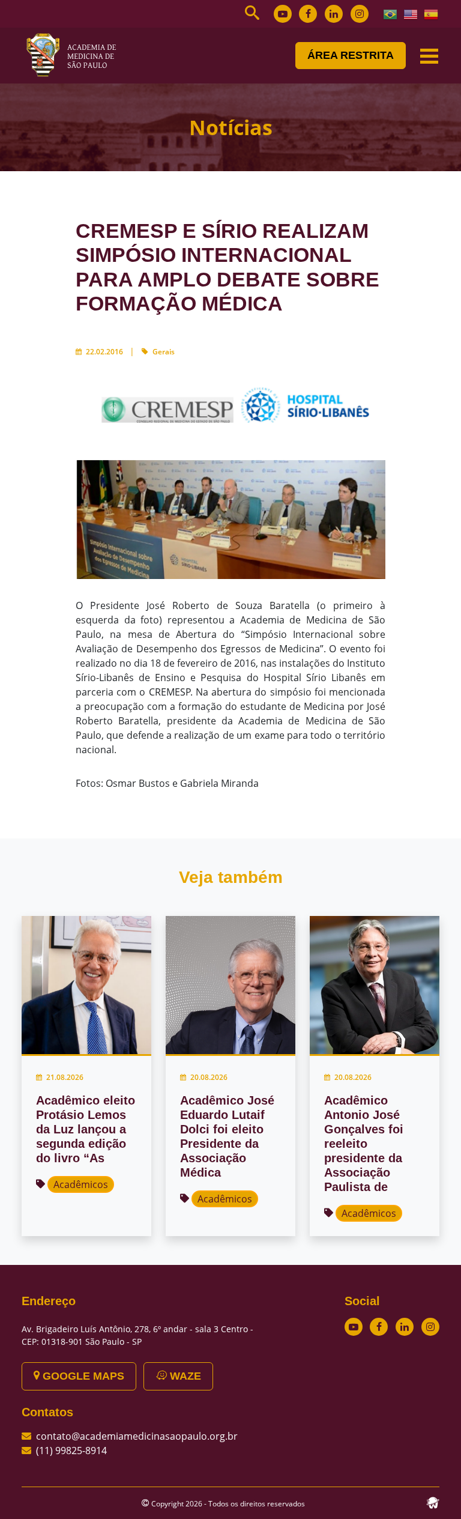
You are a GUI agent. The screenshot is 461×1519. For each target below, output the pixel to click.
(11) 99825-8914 (71, 1450)
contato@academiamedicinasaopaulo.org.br (137, 1436)
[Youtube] (283, 14)
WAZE (184, 1376)
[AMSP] (76, 54)
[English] (411, 13)
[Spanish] (431, 13)
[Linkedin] (334, 14)
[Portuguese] (391, 13)
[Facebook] (308, 14)
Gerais (163, 352)
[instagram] (360, 14)
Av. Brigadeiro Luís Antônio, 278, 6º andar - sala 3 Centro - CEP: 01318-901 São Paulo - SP (137, 1335)
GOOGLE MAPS (82, 1376)
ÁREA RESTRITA (350, 55)
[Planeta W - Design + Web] (432, 1501)
